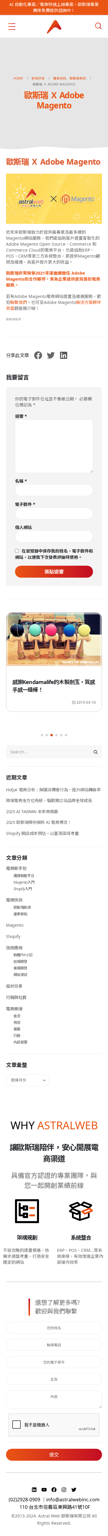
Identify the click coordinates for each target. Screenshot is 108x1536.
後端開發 (21, 968)
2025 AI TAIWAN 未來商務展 (32, 811)
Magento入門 (24, 882)
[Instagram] (64, 1489)
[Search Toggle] (98, 26)
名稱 (21, 481)
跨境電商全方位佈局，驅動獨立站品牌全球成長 (49, 800)
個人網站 (23, 527)
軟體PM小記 (23, 954)
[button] (42, 735)
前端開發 (21, 961)
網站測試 (21, 974)
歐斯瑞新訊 (13, 319)
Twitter (51, 355)
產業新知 (21, 914)
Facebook (38, 355)
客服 (17, 1029)
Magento (14, 925)
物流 (17, 1022)
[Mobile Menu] (11, 27)
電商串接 (14, 1009)
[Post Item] (54, 640)
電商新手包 (16, 868)
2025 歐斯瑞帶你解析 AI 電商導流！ (39, 822)
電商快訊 (14, 900)
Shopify (13, 936)
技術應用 (14, 948)
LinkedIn (63, 355)
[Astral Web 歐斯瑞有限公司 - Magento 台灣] (54, 26)
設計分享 (14, 986)
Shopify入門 (23, 888)
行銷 (17, 1035)
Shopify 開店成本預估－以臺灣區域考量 (42, 833)
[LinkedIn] (35, 1489)
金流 (17, 1015)
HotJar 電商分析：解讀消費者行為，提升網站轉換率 (53, 790)
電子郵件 (25, 504)
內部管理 (21, 1042)
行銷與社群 (16, 997)
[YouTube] (45, 1489)
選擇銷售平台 (24, 875)
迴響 (21, 416)
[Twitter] (74, 1489)
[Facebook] (54, 1489)
